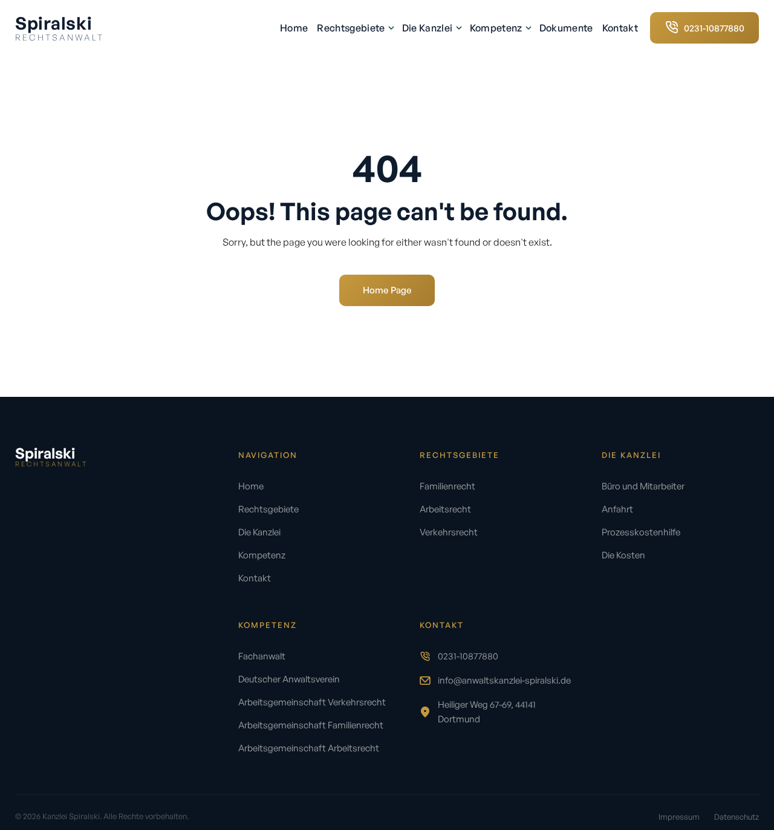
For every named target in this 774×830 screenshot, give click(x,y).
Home (294, 28)
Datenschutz (736, 817)
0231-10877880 (468, 656)
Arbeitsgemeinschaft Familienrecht (310, 725)
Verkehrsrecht (449, 532)
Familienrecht (447, 486)
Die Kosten (623, 555)
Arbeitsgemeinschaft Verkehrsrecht (312, 702)
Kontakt (620, 28)
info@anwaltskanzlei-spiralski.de (504, 680)
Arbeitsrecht (445, 509)
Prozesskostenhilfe (641, 532)
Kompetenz (497, 28)
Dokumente (566, 28)
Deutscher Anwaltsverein (289, 679)
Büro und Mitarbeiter (643, 486)
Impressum (679, 817)
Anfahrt (617, 509)
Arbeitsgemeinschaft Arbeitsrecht (308, 748)
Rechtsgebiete (351, 28)
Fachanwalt (261, 656)
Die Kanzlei (428, 28)
